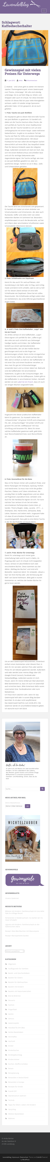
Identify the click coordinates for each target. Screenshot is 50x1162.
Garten (11, 1014)
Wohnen (11, 1118)
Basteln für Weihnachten (18, 982)
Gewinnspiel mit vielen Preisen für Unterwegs (23, 72)
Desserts (11, 1000)
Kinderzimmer (13, 1059)
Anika (20, 80)
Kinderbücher (13, 1050)
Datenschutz (24, 1157)
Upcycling (12, 1109)
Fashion (11, 1005)
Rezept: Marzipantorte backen (17, 936)
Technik (11, 1100)
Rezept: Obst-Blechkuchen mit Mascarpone (22, 931)
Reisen (10, 1068)
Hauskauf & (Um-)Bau (16, 1027)
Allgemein (12, 964)
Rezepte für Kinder (15, 1087)
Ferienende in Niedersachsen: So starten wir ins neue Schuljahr (24, 919)
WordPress (26, 1160)
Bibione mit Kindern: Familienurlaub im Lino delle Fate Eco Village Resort (24, 912)
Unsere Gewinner (12, 898)
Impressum (15, 1157)
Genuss (11, 1018)
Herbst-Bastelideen (15, 1032)
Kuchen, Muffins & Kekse (18, 1064)
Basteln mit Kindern (16, 987)
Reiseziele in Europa (16, 1082)
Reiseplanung (13, 1073)
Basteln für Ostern (15, 978)
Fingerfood (12, 1009)
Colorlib (38, 1157)
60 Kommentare (31, 80)
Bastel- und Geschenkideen (19, 973)
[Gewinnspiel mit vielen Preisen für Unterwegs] (25, 48)
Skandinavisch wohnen (17, 1096)
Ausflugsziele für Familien (18, 968)
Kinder (10, 1046)
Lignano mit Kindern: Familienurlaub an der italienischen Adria (22, 925)
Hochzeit (11, 1041)
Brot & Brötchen (14, 996)
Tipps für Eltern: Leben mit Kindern (22, 1105)
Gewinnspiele (13, 1023)
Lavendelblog (7, 1157)
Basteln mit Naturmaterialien (19, 991)
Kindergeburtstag (15, 1055)
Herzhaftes (12, 1037)
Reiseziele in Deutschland (18, 1077)
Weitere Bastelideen (16, 1114)
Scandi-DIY (12, 1091)
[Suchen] (42, 789)
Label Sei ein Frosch (25, 382)
